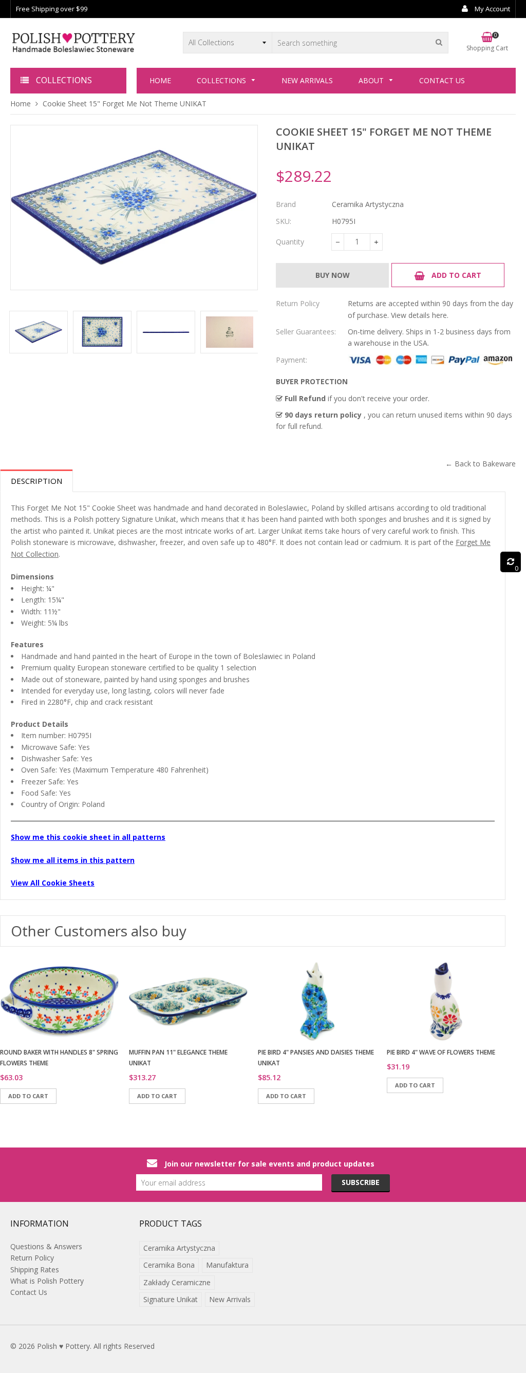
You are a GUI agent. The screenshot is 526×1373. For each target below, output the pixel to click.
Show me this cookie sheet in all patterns (88, 837)
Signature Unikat (170, 1299)
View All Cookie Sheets (53, 883)
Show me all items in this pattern (73, 860)
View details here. (419, 315)
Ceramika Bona (169, 1265)
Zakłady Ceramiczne (177, 1282)
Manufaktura (227, 1265)
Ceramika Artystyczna (179, 1248)
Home (20, 103)
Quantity (290, 242)
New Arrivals (230, 1299)
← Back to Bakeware (480, 463)
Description (36, 481)
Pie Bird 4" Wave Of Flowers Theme (441, 1052)
